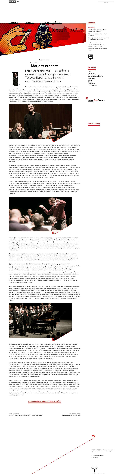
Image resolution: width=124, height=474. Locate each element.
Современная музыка (95, 75)
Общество (91, 83)
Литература (92, 78)
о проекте (13, 22)
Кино (89, 71)
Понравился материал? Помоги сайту (44, 401)
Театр (90, 80)
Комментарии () (56, 62)
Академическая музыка (44, 62)
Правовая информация (97, 455)
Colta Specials (92, 85)
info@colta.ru (95, 457)
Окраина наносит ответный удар (71, 415)
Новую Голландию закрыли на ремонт (98, 42)
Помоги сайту (94, 123)
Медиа (90, 82)
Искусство (91, 73)
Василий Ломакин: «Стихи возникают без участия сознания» (25, 415)
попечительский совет (51, 22)
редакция (30, 22)
